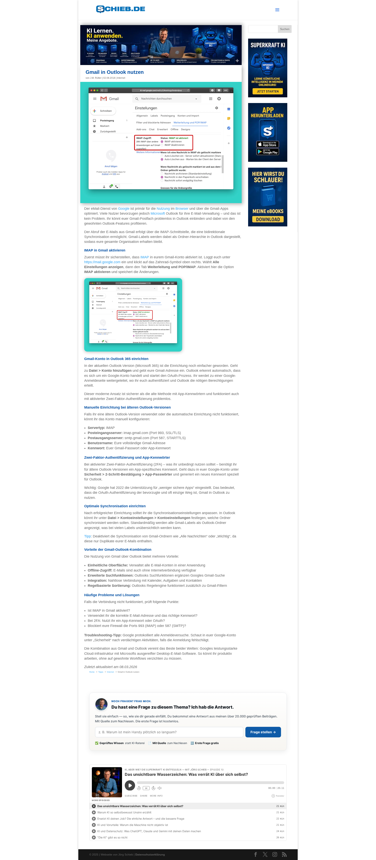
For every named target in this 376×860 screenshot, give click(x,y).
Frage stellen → (263, 732)
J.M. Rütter (95, 78)
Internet (121, 78)
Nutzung (163, 209)
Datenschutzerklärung (150, 854)
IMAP (144, 257)
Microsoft (158, 213)
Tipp (87, 536)
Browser (181, 209)
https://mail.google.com (102, 262)
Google (123, 209)
